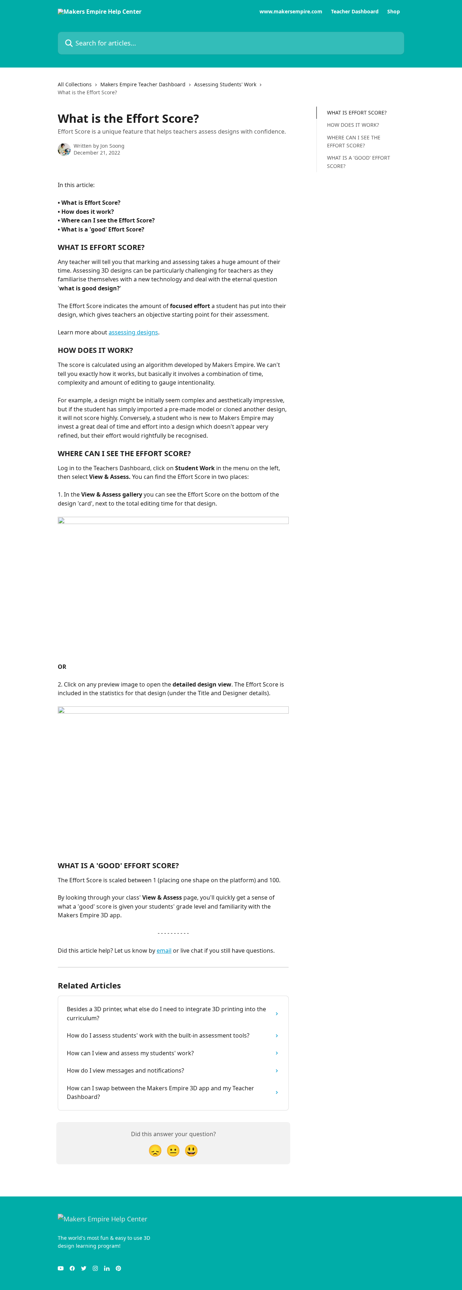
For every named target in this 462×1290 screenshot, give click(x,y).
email (164, 950)
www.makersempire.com (291, 11)
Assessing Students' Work (225, 84)
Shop (393, 11)
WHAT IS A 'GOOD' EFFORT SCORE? (358, 161)
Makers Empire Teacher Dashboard (143, 84)
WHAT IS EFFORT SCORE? (357, 112)
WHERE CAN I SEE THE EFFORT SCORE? (353, 141)
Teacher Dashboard (355, 11)
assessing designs (133, 332)
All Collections (75, 84)
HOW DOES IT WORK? (353, 124)
